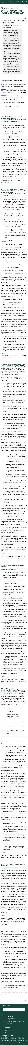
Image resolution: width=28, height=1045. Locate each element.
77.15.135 (3, 89)
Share (25, 18)
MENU (3, 2)
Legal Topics (10, 1016)
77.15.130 (3, 84)
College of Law (20, 1040)
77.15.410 (3, 95)
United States (16, 23)
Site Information (8, 1027)
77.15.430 (3, 106)
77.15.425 (3, 102)
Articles (9, 1019)
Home (2, 7)
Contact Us (7, 1029)
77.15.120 (3, 80)
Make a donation (9, 1030)
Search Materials (11, 1018)
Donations (9, 1023)
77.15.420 (3, 97)
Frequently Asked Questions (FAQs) (15, 1021)
